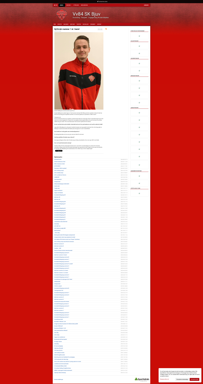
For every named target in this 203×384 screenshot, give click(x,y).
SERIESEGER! (57, 281)
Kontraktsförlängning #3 (59, 215)
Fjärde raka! (57, 186)
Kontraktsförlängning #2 (59, 217)
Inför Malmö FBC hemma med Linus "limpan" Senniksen (67, 239)
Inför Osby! (56, 334)
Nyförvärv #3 (57, 197)
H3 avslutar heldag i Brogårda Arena (62, 368)
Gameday (56, 343)
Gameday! (56, 223)
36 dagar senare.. (58, 341)
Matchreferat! (57, 230)
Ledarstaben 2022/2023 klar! (60, 221)
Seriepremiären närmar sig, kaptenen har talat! (64, 237)
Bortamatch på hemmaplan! (60, 339)
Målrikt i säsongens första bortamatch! (63, 370)
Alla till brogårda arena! (59, 354)
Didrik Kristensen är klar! (59, 161)
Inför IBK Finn (57, 226)
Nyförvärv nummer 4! (59, 246)
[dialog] (180, 375)
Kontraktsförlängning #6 (59, 208)
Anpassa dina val (164, 379)
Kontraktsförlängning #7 (59, 203)
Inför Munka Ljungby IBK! (60, 228)
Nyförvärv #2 (57, 199)
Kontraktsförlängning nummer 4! (61, 266)
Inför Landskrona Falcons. (60, 175)
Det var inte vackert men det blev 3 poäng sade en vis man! (67, 361)
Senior (61, 5)
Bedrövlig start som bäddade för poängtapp (64, 357)
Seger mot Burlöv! (58, 190)
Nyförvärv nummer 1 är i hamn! (66, 29)
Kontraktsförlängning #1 (59, 219)
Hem (56, 5)
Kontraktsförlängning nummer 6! (61, 261)
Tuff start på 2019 (58, 350)
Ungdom (68, 5)
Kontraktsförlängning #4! (60, 212)
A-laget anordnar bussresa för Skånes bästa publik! (66, 323)
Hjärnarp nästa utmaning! (60, 372)
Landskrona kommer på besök (61, 363)
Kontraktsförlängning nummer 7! (61, 259)
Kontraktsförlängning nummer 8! (61, 257)
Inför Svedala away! (58, 172)
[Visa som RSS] (106, 29)
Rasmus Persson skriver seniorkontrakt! (63, 250)
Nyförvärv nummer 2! (59, 308)
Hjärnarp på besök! (58, 348)
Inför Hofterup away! (59, 170)
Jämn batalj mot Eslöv (59, 352)
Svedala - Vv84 (57, 248)
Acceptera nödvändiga (182, 379)
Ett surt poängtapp (58, 346)
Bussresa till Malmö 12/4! (60, 328)
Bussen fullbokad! (58, 326)
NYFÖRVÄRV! (57, 166)
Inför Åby (56, 332)
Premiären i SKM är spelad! (60, 168)
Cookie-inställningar (58, 379)
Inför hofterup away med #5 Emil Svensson (64, 241)
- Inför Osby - (57, 232)
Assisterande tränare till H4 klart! (61, 301)
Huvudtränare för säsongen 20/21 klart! (63, 279)
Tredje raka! (57, 188)
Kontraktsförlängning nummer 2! (61, 274)
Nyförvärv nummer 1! (59, 310)
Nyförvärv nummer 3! (59, 299)
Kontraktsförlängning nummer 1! (61, 277)
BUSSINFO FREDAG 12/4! (60, 321)
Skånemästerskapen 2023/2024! (61, 183)
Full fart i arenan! (58, 286)
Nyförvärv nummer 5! (59, 243)
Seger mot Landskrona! (59, 337)
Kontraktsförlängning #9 (59, 195)
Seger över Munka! (58, 192)
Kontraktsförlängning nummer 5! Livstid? (63, 263)
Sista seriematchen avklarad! (60, 330)
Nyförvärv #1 (57, 206)
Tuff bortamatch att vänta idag (61, 359)
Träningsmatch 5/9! (58, 290)
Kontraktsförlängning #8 (59, 201)
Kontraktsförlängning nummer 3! (61, 268)
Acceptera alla (194, 379)
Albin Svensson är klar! (59, 163)
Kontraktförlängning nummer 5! (61, 303)
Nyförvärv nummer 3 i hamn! (60, 254)
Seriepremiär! (57, 181)
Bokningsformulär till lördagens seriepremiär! (64, 235)
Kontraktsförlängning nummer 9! (61, 252)
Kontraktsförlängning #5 (59, 210)
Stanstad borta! (57, 159)
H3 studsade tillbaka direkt (60, 366)
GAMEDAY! (56, 177)
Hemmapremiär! (58, 179)
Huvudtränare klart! (58, 319)
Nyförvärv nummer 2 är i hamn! (61, 270)
